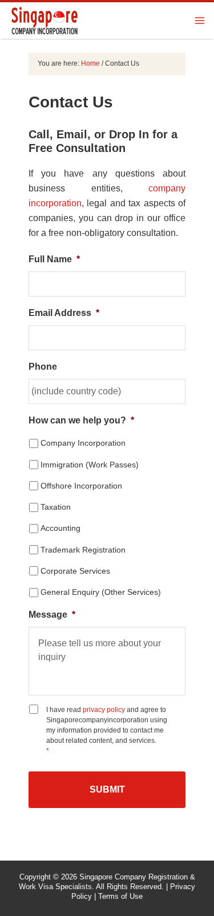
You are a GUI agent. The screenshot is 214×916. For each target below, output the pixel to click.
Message (52, 614)
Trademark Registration (83, 549)
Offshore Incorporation (81, 485)
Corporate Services (75, 570)
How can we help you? (81, 420)
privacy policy (104, 710)
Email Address (64, 313)
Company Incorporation (83, 442)
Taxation (56, 506)
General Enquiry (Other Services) (101, 592)
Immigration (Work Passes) (90, 464)
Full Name (54, 259)
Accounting (60, 528)
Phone (43, 366)
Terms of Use (120, 896)
